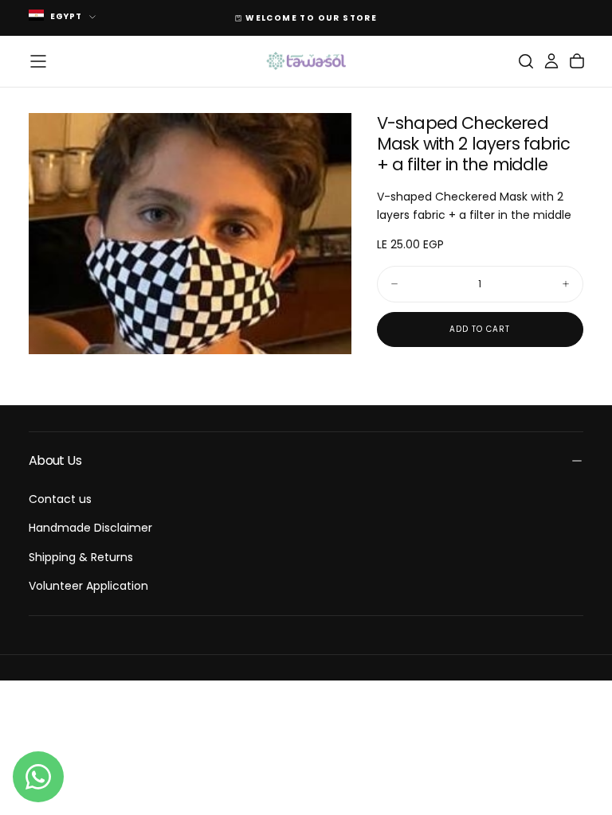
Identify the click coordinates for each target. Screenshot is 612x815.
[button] (38, 61)
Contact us (60, 499)
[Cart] (576, 61)
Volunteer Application (88, 586)
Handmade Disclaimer (90, 528)
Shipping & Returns (81, 557)
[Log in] (551, 61)
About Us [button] (55, 460)
